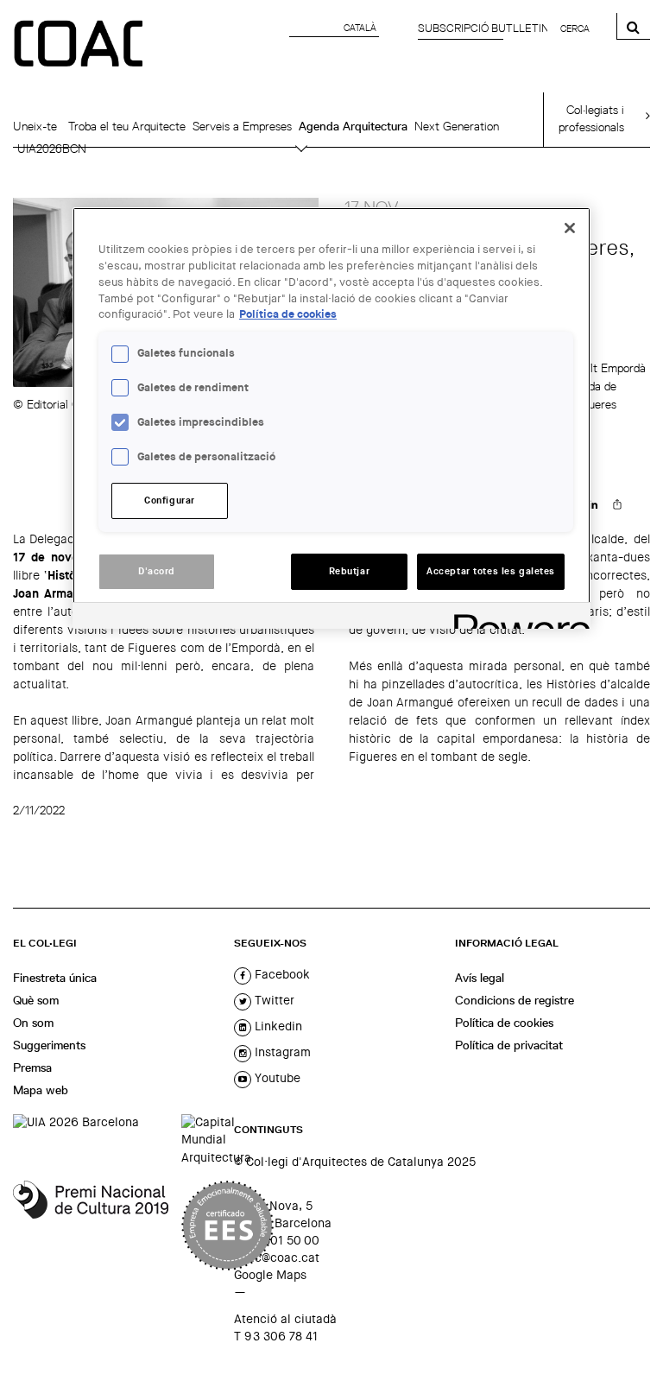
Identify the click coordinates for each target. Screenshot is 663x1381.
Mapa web (40, 1090)
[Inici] (80, 44)
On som (33, 1022)
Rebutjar (349, 571)
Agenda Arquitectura (353, 126)
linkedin (276, 1026)
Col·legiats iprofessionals (591, 118)
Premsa (32, 1067)
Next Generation (456, 126)
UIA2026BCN (51, 149)
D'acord (156, 571)
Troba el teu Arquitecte (127, 126)
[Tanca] (570, 228)
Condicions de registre (514, 1000)
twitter (272, 1000)
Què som (36, 1000)
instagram (281, 1052)
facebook (280, 974)
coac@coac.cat (276, 1257)
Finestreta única (55, 977)
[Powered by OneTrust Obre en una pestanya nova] (516, 618)
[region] (331, 418)
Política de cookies (504, 1022)
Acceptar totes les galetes (490, 571)
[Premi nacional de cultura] (90, 1225)
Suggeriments (49, 1045)
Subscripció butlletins (487, 28)
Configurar (169, 500)
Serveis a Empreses (242, 126)
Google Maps (270, 1275)
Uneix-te (35, 126)
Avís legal (479, 977)
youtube (275, 1078)
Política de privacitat (509, 1045)
